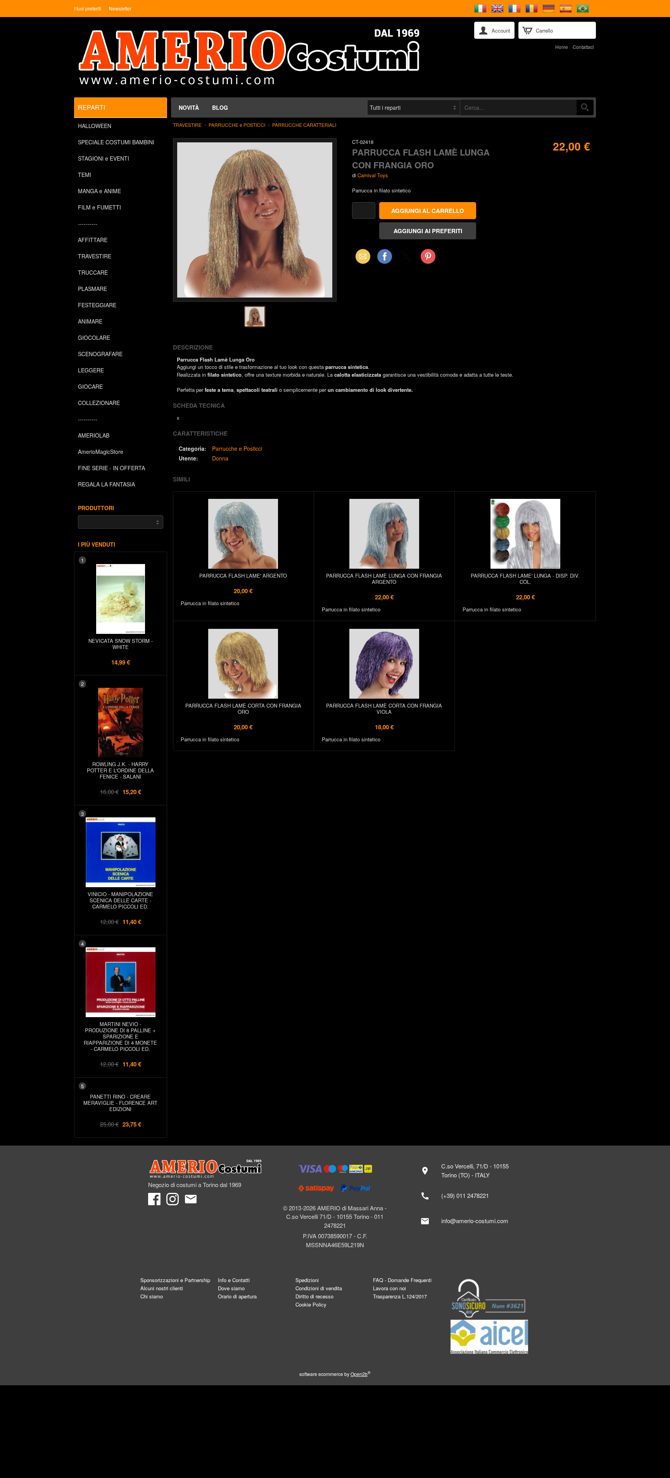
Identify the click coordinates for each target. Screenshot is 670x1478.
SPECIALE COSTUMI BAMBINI (116, 142)
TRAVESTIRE (94, 256)
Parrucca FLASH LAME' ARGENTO (243, 575)
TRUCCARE (93, 272)
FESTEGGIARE (97, 305)
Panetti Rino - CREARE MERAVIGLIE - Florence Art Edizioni (120, 1103)
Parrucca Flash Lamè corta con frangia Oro (243, 708)
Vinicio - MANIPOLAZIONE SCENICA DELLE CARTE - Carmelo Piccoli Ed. (120, 900)
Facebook (384, 256)
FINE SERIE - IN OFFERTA (111, 468)
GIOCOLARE (94, 337)
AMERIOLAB (93, 435)
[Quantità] (363, 210)
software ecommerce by (335, 1374)
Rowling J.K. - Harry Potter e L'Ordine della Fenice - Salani (120, 770)
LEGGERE (91, 370)
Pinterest (428, 256)
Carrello (544, 30)
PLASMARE (92, 288)
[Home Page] (268, 57)
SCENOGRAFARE (100, 354)
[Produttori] (120, 522)
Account (501, 30)
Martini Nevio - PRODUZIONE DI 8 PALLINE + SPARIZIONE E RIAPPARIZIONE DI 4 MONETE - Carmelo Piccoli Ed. (120, 1036)
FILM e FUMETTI (99, 207)
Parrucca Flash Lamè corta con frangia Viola (384, 708)
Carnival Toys (372, 175)
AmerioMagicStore (100, 451)
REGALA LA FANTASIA (106, 484)
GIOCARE (90, 386)
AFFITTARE (92, 240)
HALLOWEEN (94, 126)
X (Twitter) (406, 259)
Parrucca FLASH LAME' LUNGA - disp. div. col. (525, 578)
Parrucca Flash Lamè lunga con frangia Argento (384, 578)
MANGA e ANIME (99, 191)
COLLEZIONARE (99, 403)
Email (360, 256)
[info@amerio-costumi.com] (468, 1221)
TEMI (84, 174)
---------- (87, 223)
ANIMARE (90, 321)
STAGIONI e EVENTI (103, 158)
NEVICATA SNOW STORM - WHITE (120, 644)
